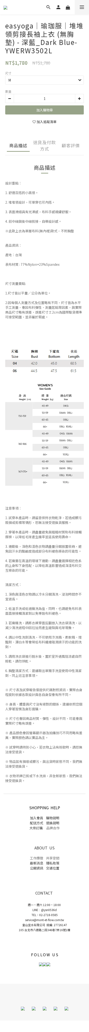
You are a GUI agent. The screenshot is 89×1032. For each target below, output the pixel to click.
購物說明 (52, 817)
